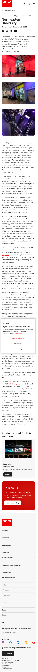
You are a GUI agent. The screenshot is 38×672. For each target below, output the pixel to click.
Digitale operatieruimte (8, 577)
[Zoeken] (29, 4)
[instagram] (3, 642)
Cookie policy (18, 333)
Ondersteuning (6, 595)
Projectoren (5, 537)
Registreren (7, 653)
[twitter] (7, 31)
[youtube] (33, 642)
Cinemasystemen (6, 545)
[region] (18, 336)
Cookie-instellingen (18, 338)
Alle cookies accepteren (18, 349)
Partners (4, 602)
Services (4, 585)
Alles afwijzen (18, 343)
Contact (4, 615)
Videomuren (5, 552)
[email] (15, 31)
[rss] (26, 642)
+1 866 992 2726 (9, 632)
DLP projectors (15, 384)
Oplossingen (5, 590)
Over (3, 622)
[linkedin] (11, 31)
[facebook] (3, 31)
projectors (5, 255)
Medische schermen (7, 557)
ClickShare (5, 530)
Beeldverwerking (6, 572)
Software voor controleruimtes (11, 565)
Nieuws (4, 610)
